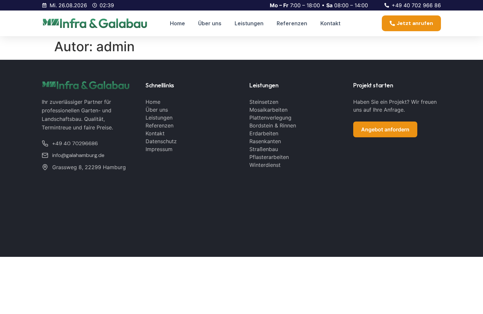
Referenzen (292, 23)
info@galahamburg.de (78, 155)
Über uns (209, 23)
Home (177, 23)
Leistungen (249, 23)
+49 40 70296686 (75, 143)
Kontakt (330, 23)
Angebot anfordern (385, 129)
